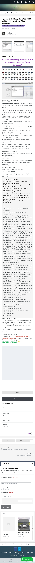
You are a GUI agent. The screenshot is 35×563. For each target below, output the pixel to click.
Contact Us (14, 553)
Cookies (20, 553)
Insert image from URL (25, 501)
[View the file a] (9, 524)
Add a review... (8, 496)
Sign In (17, 392)
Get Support (17, 399)
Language (16, 552)
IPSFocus (10, 552)
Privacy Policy (29, 552)
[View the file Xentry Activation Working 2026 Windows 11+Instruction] (24, 524)
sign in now (4, 472)
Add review (6, 507)
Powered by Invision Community (17, 555)
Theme (22, 552)
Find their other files (11, 34)
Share (8, 441)
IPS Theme (3, 552)
